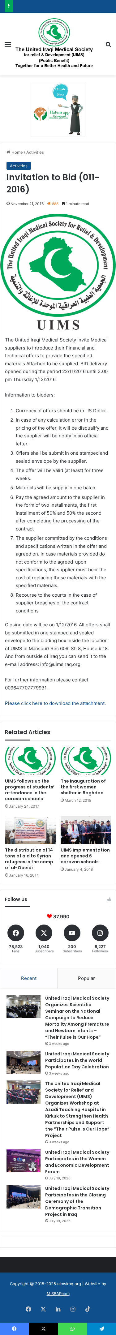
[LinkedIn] (58, 1309)
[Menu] (8, 47)
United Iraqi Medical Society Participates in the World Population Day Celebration (77, 1060)
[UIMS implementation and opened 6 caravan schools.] (86, 830)
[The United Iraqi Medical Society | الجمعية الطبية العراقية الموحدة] (54, 44)
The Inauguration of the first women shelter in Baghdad (83, 787)
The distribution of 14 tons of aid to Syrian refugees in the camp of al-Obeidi (29, 859)
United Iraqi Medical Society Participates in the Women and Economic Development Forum (77, 1162)
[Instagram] (73, 1309)
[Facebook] (28, 1309)
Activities (35, 152)
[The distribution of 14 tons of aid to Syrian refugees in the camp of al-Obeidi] (30, 830)
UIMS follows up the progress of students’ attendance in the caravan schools (29, 790)
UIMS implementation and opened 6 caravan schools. (85, 856)
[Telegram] (101, 1329)
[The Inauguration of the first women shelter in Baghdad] (86, 761)
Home (16, 152)
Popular (86, 978)
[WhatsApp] (72, 1329)
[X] (43, 1309)
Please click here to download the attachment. (55, 703)
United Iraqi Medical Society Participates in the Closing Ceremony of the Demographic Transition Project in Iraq (77, 1201)
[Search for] (108, 47)
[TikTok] (87, 1309)
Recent (29, 978)
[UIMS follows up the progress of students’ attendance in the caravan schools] (30, 761)
